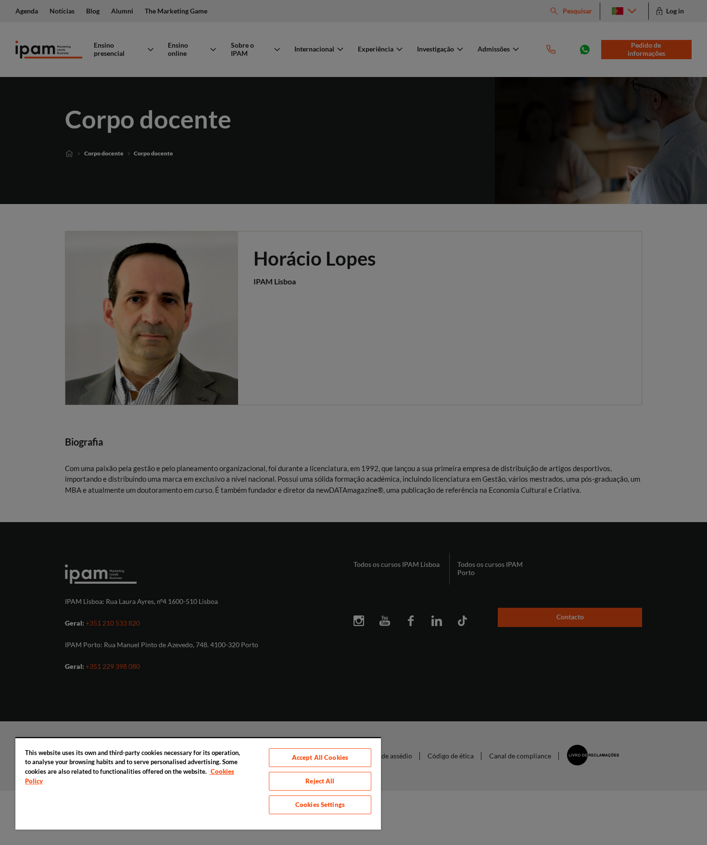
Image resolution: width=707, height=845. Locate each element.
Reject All (319, 781)
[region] (198, 783)
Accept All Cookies (320, 757)
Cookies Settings (320, 804)
